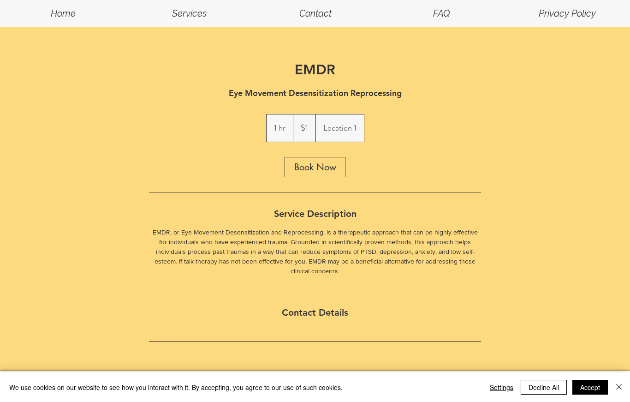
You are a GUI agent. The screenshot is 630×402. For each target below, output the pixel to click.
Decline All (544, 387)
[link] (315, 167)
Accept (590, 387)
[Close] (618, 387)
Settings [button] (501, 387)
